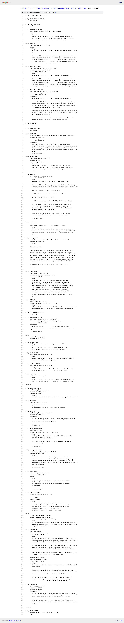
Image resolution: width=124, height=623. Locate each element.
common (37, 8)
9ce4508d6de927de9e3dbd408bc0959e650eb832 (59, 8)
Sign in (120, 2)
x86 (85, 8)
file (55, 12)
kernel (30, 8)
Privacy (15, 620)
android (23, 8)
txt (117, 620)
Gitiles (10, 620)
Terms (19, 620)
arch (80, 8)
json (121, 620)
